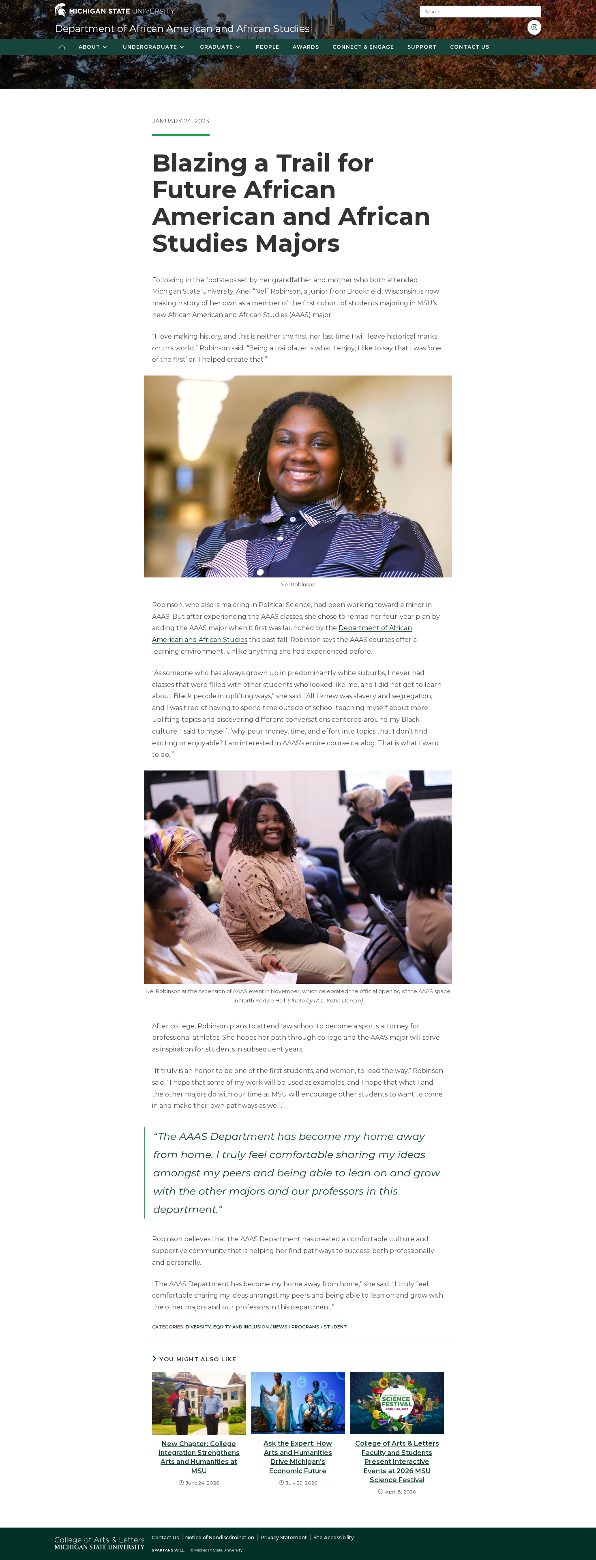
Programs (305, 1327)
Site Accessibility (333, 1537)
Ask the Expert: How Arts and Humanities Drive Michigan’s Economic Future (298, 1457)
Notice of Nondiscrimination (219, 1537)
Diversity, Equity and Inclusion (227, 1327)
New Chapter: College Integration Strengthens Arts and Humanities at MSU (199, 1457)
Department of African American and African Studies (182, 28)
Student (335, 1327)
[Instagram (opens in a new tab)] (534, 27)
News (280, 1327)
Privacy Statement (284, 1537)
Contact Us (165, 1537)
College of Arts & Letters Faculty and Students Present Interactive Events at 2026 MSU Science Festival (397, 1462)
